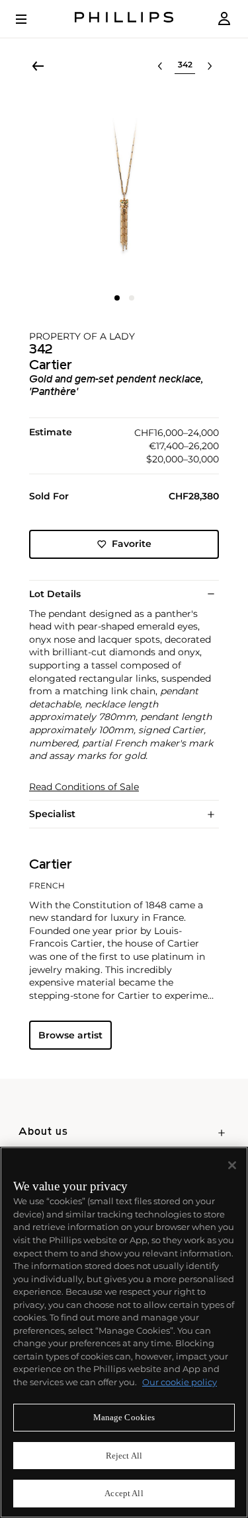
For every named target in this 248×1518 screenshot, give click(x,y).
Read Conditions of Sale (84, 787)
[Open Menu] (30, 19)
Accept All (123, 1493)
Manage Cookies (124, 1417)
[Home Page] (124, 19)
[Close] (232, 1165)
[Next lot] (209, 66)
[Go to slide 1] (117, 298)
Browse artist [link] (70, 1035)
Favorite (131, 544)
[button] (124, 188)
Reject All (124, 1456)
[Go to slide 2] (131, 298)
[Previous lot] (160, 66)
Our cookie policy (179, 1382)
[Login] (224, 19)
